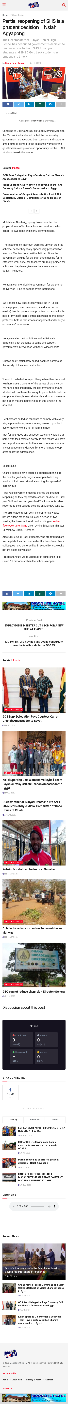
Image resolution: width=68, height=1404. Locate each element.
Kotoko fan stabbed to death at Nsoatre (28, 869)
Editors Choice (17, 15)
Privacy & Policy (33, 1380)
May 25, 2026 (9, 725)
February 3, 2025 (11, 874)
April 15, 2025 (10, 815)
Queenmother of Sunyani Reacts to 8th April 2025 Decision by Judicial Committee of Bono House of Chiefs (31, 198)
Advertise (17, 1380)
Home (5, 15)
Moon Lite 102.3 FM (18, 1363)
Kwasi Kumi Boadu (14, 63)
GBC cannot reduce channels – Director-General (33, 991)
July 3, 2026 (11, 1276)
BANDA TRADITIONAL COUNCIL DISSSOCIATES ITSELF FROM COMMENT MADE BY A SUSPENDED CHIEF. (40, 1177)
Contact (49, 1380)
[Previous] (31, 211)
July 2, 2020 (35, 63)
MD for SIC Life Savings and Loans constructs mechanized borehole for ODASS (38, 1145)
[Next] (36, 211)
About (5, 1380)
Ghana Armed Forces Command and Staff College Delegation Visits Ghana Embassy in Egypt (41, 1288)
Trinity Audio (36, 121)
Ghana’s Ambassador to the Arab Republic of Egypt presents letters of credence (31, 1270)
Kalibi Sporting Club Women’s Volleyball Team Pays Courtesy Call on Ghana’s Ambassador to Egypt (32, 784)
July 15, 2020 (9, 996)
